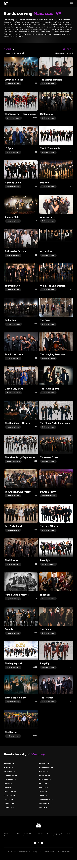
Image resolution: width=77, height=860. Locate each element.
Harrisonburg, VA (10, 791)
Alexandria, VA (9, 763)
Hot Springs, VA (9, 795)
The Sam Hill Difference (27, 835)
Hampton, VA (9, 787)
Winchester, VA (45, 807)
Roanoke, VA (43, 787)
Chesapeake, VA (10, 779)
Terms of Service (49, 852)
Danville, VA (8, 783)
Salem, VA (43, 791)
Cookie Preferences (63, 852)
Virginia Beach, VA (46, 799)
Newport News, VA (46, 767)
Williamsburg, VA (45, 803)
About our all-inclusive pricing (13, 53)
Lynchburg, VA (9, 807)
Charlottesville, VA (10, 775)
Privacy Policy (37, 852)
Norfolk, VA (43, 771)
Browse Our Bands (7, 835)
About (18, 834)
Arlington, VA (8, 767)
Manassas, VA (44, 763)
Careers (40, 834)
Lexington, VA (9, 803)
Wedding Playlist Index (57, 835)
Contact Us (69, 834)
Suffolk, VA (43, 795)
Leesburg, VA (8, 799)
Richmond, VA (44, 783)
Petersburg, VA (44, 775)
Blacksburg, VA (9, 771)
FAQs (47, 834)
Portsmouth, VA (45, 779)
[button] (71, 3)
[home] (6, 3)
